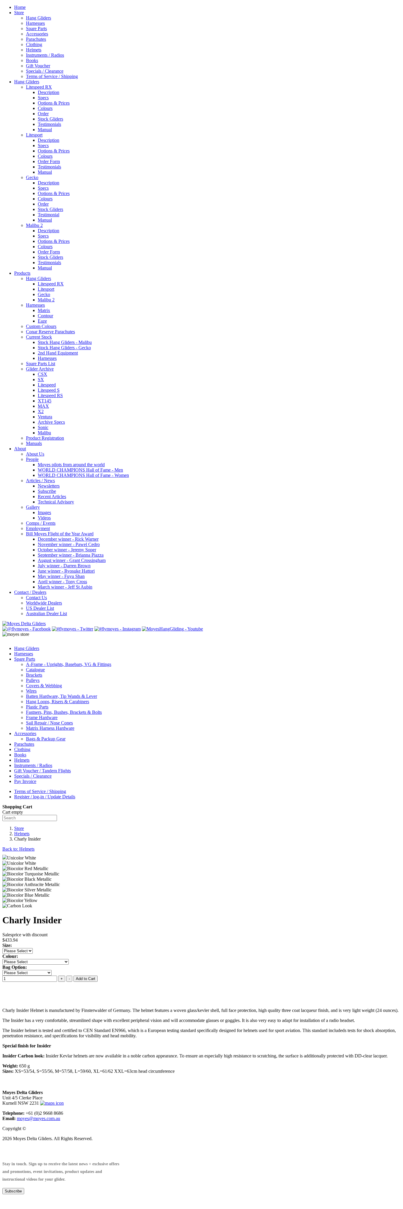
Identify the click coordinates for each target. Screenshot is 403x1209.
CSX (42, 374)
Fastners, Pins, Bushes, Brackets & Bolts (64, 712)
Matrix (44, 310)
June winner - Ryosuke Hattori (66, 570)
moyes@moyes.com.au (38, 1118)
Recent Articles (52, 496)
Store (19, 12)
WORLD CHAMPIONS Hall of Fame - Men (80, 469)
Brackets (34, 674)
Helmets (33, 49)
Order (43, 113)
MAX (43, 406)
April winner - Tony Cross (62, 581)
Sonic (43, 427)
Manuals (34, 443)
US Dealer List (40, 608)
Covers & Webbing (44, 685)
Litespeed (47, 384)
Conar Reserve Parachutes (50, 331)
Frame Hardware (42, 717)
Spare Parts (36, 28)
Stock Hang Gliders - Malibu (65, 342)
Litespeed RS (50, 395)
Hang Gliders (38, 17)
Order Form (49, 161)
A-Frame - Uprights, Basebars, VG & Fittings (68, 664)
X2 (41, 411)
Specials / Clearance (44, 71)
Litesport (34, 134)
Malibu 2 (34, 225)
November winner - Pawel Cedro (69, 544)
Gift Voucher (38, 65)
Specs (43, 97)
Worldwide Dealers (44, 602)
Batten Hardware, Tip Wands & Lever (61, 696)
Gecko (32, 177)
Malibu (44, 432)
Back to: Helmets (18, 849)
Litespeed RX (39, 87)
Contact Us (36, 597)
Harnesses (35, 23)
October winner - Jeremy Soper (67, 549)
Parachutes (36, 39)
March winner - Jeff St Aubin (65, 586)
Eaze (42, 321)
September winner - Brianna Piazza (71, 555)
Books (32, 60)
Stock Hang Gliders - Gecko (64, 347)
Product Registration (45, 438)
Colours (45, 108)
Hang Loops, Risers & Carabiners (57, 701)
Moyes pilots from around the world (71, 464)
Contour (45, 315)
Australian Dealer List (46, 613)
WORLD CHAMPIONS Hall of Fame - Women (83, 475)
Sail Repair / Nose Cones (49, 722)
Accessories (37, 33)
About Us (35, 453)
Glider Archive (40, 368)
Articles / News (40, 480)
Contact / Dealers (30, 592)
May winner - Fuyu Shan (61, 576)
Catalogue (35, 669)
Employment (38, 528)
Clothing (34, 44)
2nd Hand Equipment (58, 352)
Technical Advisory (56, 501)
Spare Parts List (40, 363)
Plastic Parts (37, 706)
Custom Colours (41, 326)
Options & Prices (54, 102)
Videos (44, 517)
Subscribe (47, 491)
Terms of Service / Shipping (52, 76)
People (32, 459)
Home (20, 7)
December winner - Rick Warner (68, 539)
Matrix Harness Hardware (50, 728)
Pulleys (33, 680)
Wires (31, 690)
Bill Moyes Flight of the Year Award (60, 533)
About (20, 448)
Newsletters (49, 485)
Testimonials (49, 124)
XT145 (44, 400)
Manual (45, 129)
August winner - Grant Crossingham (72, 560)
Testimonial (48, 214)
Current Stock (39, 336)
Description (48, 92)
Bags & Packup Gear (45, 738)
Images (44, 512)
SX (41, 379)
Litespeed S (49, 390)
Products (22, 273)
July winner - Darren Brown (64, 565)
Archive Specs (51, 422)
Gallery (33, 507)
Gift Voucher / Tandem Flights (42, 770)
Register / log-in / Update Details (44, 796)
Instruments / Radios (45, 55)
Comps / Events (40, 523)
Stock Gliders (50, 118)
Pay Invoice (25, 781)
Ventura (45, 416)
